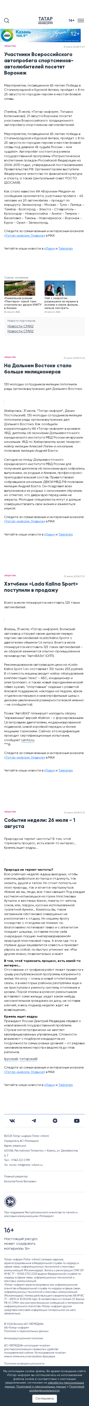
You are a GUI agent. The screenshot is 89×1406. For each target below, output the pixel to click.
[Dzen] (55, 1120)
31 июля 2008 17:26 (74, 358)
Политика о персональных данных (26, 1331)
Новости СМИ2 (20, 326)
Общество (10, 46)
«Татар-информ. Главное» (24, 235)
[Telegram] (34, 1121)
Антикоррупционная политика (23, 1338)
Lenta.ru (28, 740)
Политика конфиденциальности (24, 1363)
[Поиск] (6, 20)
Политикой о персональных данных (41, 1386)
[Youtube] (77, 1121)
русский (11, 1059)
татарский (28, 1059)
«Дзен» (49, 248)
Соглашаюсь (44, 1398)
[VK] (12, 1120)
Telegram (65, 248)
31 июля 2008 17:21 (74, 576)
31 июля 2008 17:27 (74, 47)
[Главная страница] (46, 20)
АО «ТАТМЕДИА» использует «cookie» (27, 1345)
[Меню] (81, 20)
